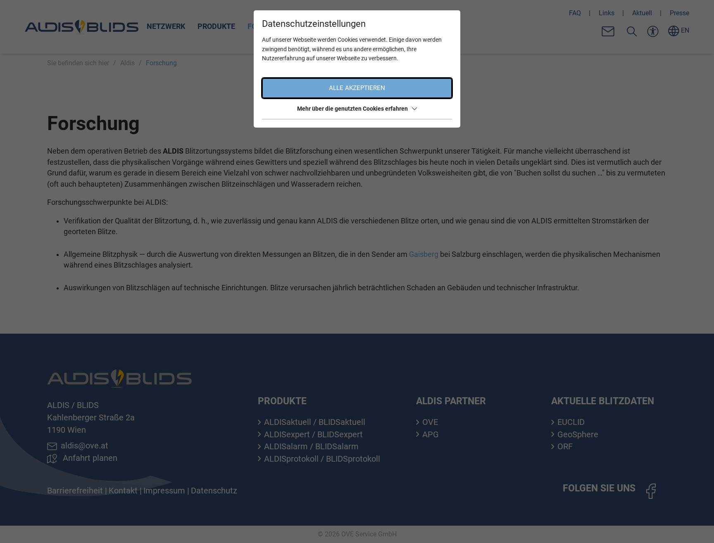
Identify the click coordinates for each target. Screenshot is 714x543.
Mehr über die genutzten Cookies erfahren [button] (352, 108)
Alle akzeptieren (357, 88)
